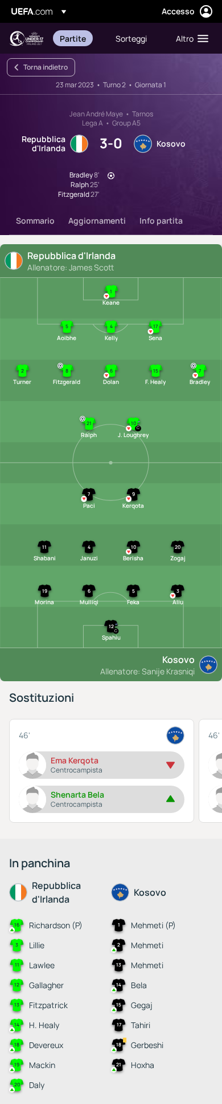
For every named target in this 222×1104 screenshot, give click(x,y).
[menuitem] (78, 38)
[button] (189, 38)
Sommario (35, 220)
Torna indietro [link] (45, 67)
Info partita (161, 220)
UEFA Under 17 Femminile (26, 38)
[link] (72, 38)
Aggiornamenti (97, 220)
